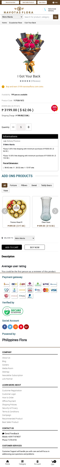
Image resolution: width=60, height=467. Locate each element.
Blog (4, 361)
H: (29, 167)
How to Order (8, 397)
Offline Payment (9, 401)
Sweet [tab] (34, 185)
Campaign (6, 415)
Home (4, 23)
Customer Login (9, 394)
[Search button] (55, 16)
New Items (42, 2)
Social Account (10, 320)
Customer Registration (12, 390)
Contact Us (8, 428)
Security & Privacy (10, 408)
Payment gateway (12, 277)
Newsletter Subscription (12, 375)
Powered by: (9, 333)
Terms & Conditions (10, 411)
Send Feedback (12, 433)
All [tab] (4, 185)
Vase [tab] (5, 190)
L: (7, 167)
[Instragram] (15, 326)
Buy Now (34, 247)
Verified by (8, 302)
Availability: (14, 94)
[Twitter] (10, 326)
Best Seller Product (28, 2)
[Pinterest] (21, 326)
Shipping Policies (9, 404)
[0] (52, 461)
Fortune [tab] (13, 185)
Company (6, 352)
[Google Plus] (26, 326)
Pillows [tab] (24, 185)
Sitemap (5, 371)
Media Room (7, 368)
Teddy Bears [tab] (46, 185)
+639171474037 (14, 436)
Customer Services (12, 445)
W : (18, 167)
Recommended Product (12, 418)
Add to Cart (11, 247)
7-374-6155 (12, 440)
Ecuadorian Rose (15, 23)
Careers (5, 364)
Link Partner (7, 378)
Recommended (10, 2)
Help (56, 2)
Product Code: (13, 100)
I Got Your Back (30, 23)
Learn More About (11, 385)
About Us (6, 357)
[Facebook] (4, 326)
